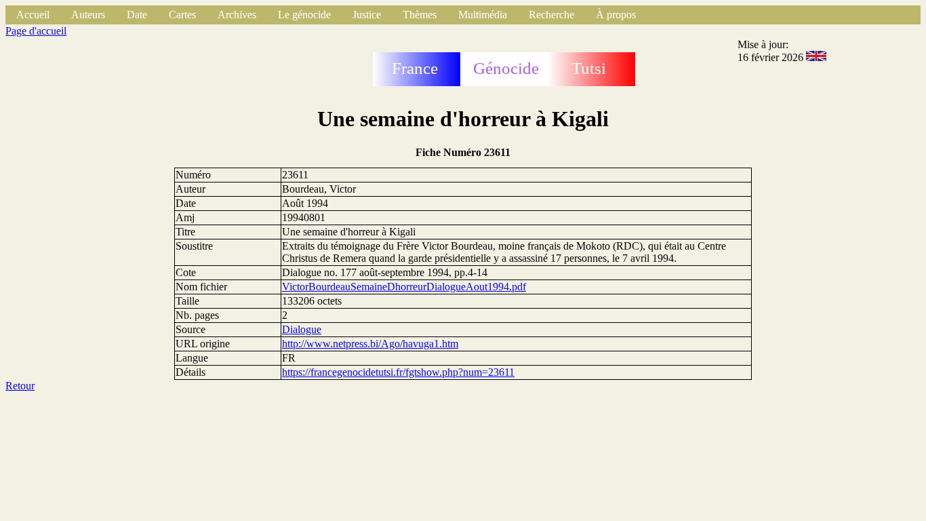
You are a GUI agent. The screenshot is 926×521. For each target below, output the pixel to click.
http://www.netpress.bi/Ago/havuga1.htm (370, 343)
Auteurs (88, 14)
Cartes (182, 14)
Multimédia (482, 14)
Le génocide (304, 14)
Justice (367, 14)
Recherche (551, 14)
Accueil (32, 14)
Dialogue (301, 329)
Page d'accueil (35, 31)
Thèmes (420, 14)
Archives (237, 14)
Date (137, 14)
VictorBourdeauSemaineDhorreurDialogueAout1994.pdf (404, 286)
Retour (20, 385)
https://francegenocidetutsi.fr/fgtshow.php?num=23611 (398, 372)
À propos (616, 14)
